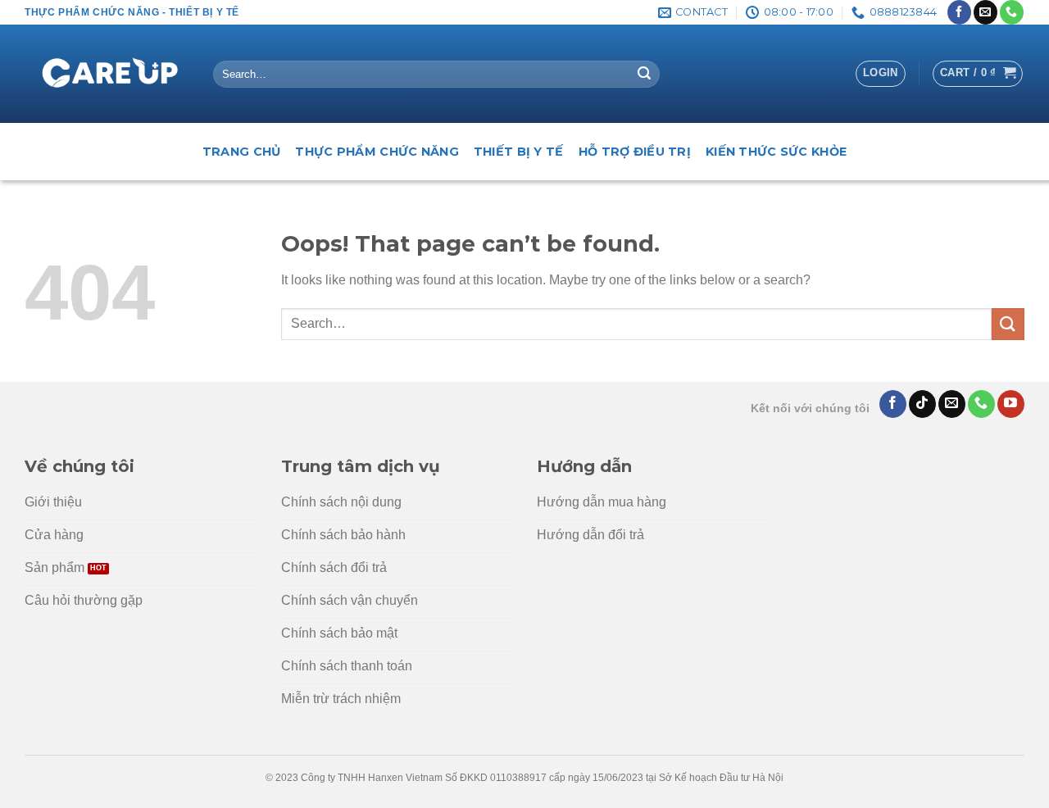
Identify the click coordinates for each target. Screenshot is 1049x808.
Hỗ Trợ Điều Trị (635, 151)
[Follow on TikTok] (922, 404)
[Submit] (644, 75)
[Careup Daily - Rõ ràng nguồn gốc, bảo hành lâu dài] (106, 74)
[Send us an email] (985, 12)
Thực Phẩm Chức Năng (376, 151)
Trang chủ (241, 151)
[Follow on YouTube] (1010, 404)
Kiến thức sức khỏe (776, 151)
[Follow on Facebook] (959, 12)
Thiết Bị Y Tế (519, 151)
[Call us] (1012, 12)
